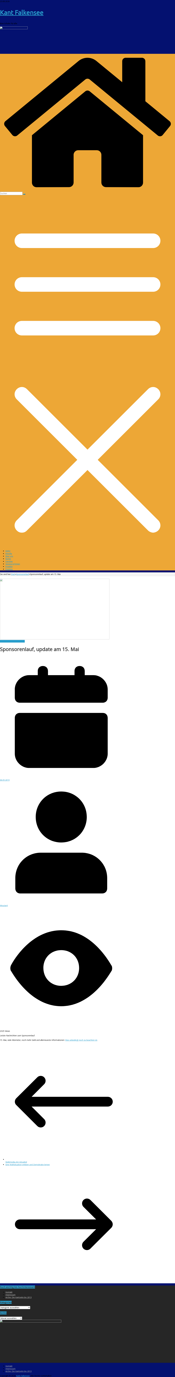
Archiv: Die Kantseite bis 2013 (18, 1297)
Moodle (8, 554)
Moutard (4, 905)
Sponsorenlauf (6, 641)
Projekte (9, 567)
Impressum (10, 1294)
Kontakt (8, 1292)
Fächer (8, 559)
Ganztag (9, 561)
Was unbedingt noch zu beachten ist (81, 1040)
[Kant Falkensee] (87, 190)
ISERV (7, 551)
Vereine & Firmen (12, 564)
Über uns (9, 556)
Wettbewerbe (19, 641)
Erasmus (9, 569)
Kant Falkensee (21, 12)
